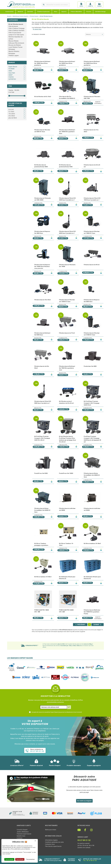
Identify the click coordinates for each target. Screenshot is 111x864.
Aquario (63, 11)
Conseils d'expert (22, 829)
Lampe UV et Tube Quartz (16, 35)
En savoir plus (37, 29)
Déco (55, 11)
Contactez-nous (50, 844)
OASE (10, 71)
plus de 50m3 (12, 118)
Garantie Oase (21, 836)
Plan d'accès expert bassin (53, 846)
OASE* (10, 75)
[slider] (9, 95)
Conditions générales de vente (54, 842)
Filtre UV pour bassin (14, 32)
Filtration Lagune (13, 55)
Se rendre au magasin (84, 801)
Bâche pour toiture (50, 829)
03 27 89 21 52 (92, 860)
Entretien (30, 11)
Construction (9, 11)
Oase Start (11, 73)
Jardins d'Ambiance (23, 832)
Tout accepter (9, 859)
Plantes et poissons (43, 11)
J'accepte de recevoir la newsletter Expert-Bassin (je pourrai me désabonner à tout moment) (56, 712)
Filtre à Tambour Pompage (16, 28)
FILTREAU (11, 69)
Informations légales (51, 840)
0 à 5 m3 (11, 109)
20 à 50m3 (11, 116)
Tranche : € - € (14, 91)
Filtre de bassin (13, 26)
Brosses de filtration (14, 45)
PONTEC (11, 77)
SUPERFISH (12, 79)
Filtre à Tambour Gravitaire (16, 30)
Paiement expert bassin (24, 834)
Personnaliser (30, 859)
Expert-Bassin (12, 66)
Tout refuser (20, 859)
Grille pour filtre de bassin (16, 43)
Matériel (20, 11)
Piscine (88, 11)
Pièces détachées (76, 11)
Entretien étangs (100, 11)
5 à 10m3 (11, 111)
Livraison (19, 838)
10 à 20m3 (11, 114)
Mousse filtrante (13, 41)
